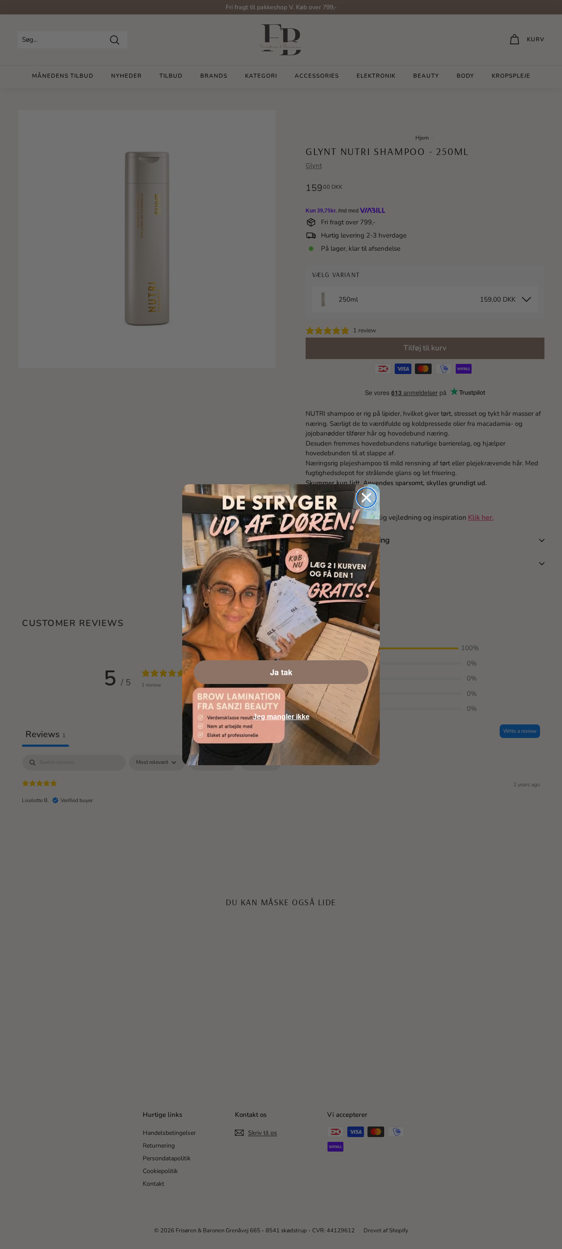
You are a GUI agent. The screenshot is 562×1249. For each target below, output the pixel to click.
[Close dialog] (366, 498)
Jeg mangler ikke (281, 716)
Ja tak (281, 672)
